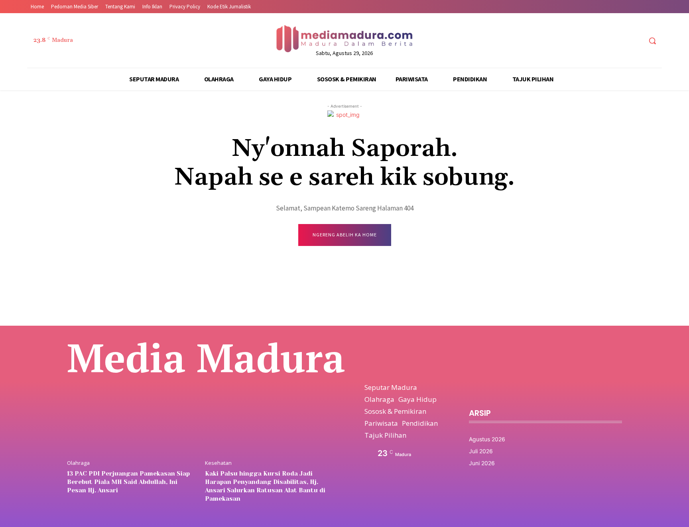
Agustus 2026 (487, 439)
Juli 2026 (481, 451)
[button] (652, 40)
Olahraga (78, 463)
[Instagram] (605, 40)
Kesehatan (218, 463)
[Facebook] (590, 40)
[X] (620, 40)
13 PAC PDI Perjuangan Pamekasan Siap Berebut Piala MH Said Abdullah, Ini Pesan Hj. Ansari (128, 482)
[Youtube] (635, 40)
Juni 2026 (482, 463)
